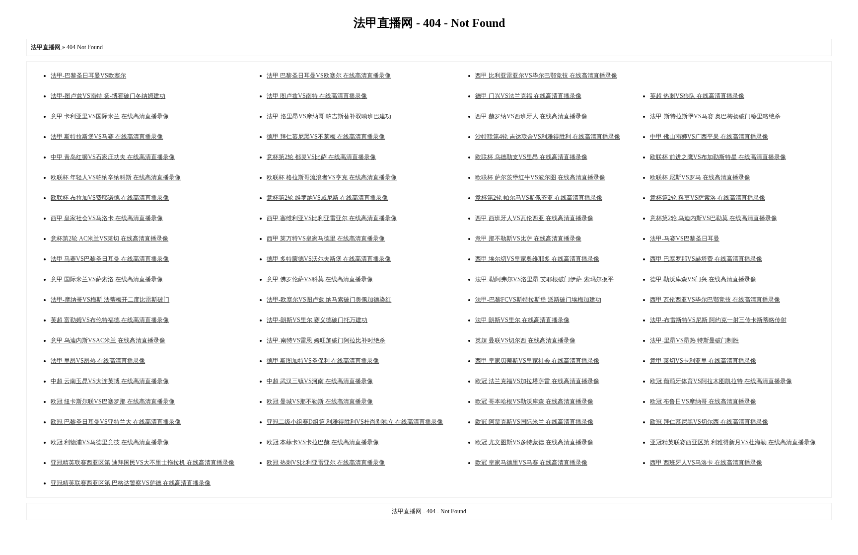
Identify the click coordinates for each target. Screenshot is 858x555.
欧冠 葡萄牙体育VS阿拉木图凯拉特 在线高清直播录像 (721, 381)
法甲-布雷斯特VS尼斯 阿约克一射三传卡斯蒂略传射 (718, 320)
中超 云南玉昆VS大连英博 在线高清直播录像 (110, 381)
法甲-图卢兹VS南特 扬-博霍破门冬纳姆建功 (108, 95)
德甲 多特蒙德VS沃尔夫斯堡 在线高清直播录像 (329, 258)
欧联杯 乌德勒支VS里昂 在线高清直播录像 (531, 157)
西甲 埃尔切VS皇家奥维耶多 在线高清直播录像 (537, 258)
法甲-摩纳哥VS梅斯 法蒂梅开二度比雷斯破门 (110, 299)
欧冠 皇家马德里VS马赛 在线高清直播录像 (531, 462)
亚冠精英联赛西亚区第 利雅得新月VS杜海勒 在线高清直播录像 (733, 442)
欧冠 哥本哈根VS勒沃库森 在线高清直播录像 (534, 401)
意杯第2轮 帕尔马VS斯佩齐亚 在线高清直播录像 (538, 197)
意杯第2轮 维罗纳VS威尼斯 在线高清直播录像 (327, 197)
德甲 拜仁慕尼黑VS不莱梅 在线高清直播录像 (326, 136)
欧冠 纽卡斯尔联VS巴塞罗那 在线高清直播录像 (113, 401)
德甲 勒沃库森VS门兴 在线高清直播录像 (703, 279)
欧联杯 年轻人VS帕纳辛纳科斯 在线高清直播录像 (116, 177)
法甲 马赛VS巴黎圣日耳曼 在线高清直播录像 (110, 258)
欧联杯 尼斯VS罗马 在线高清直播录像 (700, 177)
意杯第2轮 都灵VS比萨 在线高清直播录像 (321, 157)
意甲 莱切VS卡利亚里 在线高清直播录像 (703, 360)
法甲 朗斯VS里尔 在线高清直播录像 (522, 320)
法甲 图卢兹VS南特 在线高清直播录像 (317, 95)
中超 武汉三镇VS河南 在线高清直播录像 (320, 381)
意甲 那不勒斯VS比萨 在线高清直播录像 (528, 238)
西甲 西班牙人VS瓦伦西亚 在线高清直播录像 (534, 218)
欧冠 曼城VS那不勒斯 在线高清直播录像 (320, 401)
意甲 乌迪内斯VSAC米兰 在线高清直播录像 (108, 340)
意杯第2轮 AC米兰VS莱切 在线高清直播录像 (109, 238)
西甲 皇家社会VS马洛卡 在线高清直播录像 (107, 218)
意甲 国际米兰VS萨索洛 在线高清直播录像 (107, 279)
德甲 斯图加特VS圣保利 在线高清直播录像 (323, 360)
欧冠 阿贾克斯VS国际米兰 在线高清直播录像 (534, 421)
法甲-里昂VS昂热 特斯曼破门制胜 (694, 340)
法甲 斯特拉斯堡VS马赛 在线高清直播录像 (107, 136)
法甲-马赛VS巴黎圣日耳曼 (684, 238)
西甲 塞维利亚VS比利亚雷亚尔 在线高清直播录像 (332, 218)
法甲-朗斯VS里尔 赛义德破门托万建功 (317, 320)
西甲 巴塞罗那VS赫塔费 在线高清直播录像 (706, 258)
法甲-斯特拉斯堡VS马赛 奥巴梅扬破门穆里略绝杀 (715, 116)
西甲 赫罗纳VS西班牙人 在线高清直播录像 (531, 116)
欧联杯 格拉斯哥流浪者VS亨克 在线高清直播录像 (332, 177)
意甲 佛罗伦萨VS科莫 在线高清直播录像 (320, 279)
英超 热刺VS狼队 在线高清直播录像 (697, 95)
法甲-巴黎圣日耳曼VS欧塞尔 (88, 75)
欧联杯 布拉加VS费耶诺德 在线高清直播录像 (110, 197)
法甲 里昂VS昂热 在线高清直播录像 (98, 360)
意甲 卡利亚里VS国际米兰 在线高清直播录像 (110, 116)
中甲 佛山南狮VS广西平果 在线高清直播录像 (709, 136)
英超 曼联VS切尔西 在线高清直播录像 (525, 340)
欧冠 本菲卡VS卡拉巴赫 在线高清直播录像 (323, 442)
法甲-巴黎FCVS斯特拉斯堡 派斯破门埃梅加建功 (538, 299)
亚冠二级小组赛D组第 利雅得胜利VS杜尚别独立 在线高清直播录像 (355, 421)
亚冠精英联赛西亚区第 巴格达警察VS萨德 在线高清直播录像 (131, 482)
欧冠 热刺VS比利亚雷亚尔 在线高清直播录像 (326, 462)
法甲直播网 (407, 511)
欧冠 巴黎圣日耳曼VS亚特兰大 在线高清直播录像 (116, 421)
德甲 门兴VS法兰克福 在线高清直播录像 (528, 95)
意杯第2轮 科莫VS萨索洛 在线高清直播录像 (707, 197)
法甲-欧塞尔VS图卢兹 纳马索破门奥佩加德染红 (329, 299)
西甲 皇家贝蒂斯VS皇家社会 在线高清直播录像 (537, 360)
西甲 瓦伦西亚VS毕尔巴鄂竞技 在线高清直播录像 (715, 299)
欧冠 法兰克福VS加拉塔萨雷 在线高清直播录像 (537, 381)
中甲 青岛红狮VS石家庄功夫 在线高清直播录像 (113, 157)
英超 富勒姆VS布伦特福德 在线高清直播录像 (110, 320)
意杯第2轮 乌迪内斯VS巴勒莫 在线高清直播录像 (713, 218)
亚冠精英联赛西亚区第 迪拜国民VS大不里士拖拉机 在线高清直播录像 (142, 462)
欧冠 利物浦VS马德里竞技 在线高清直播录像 (110, 442)
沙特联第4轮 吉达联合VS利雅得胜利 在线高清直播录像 (547, 136)
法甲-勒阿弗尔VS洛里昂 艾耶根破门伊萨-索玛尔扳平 (544, 279)
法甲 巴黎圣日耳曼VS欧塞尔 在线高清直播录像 (329, 75)
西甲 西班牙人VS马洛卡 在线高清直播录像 (706, 462)
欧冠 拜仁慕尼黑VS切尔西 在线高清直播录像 (709, 421)
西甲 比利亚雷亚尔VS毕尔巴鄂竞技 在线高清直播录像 (546, 75)
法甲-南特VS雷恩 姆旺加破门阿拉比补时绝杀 (326, 340)
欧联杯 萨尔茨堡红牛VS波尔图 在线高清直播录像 (540, 177)
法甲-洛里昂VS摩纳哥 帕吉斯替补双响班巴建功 (329, 116)
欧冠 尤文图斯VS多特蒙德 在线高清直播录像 (534, 442)
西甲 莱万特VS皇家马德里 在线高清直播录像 (326, 238)
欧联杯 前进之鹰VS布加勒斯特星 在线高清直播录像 (718, 157)
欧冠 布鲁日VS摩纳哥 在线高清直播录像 (703, 401)
